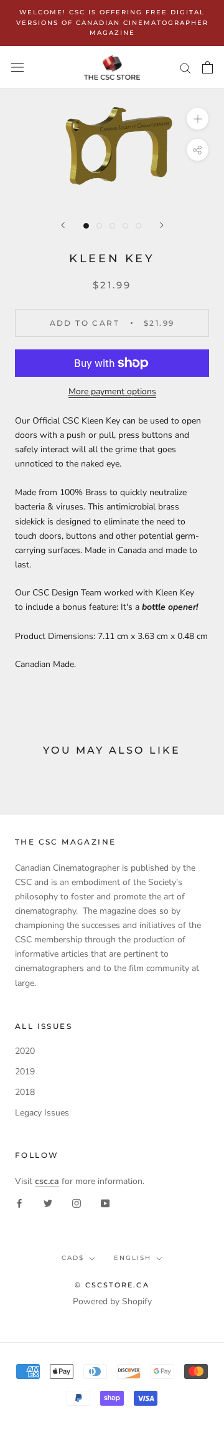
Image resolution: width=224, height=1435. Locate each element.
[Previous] (63, 225)
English (132, 1258)
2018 (25, 1092)
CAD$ (73, 1258)
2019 (25, 1071)
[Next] (162, 225)
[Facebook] (19, 1202)
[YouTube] (105, 1202)
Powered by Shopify (112, 1301)
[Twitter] (48, 1202)
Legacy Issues (42, 1113)
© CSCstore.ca (112, 1285)
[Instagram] (76, 1202)
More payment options (112, 391)
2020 (25, 1051)
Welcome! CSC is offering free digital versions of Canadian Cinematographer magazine (112, 22)
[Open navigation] (17, 67)
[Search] (185, 67)
